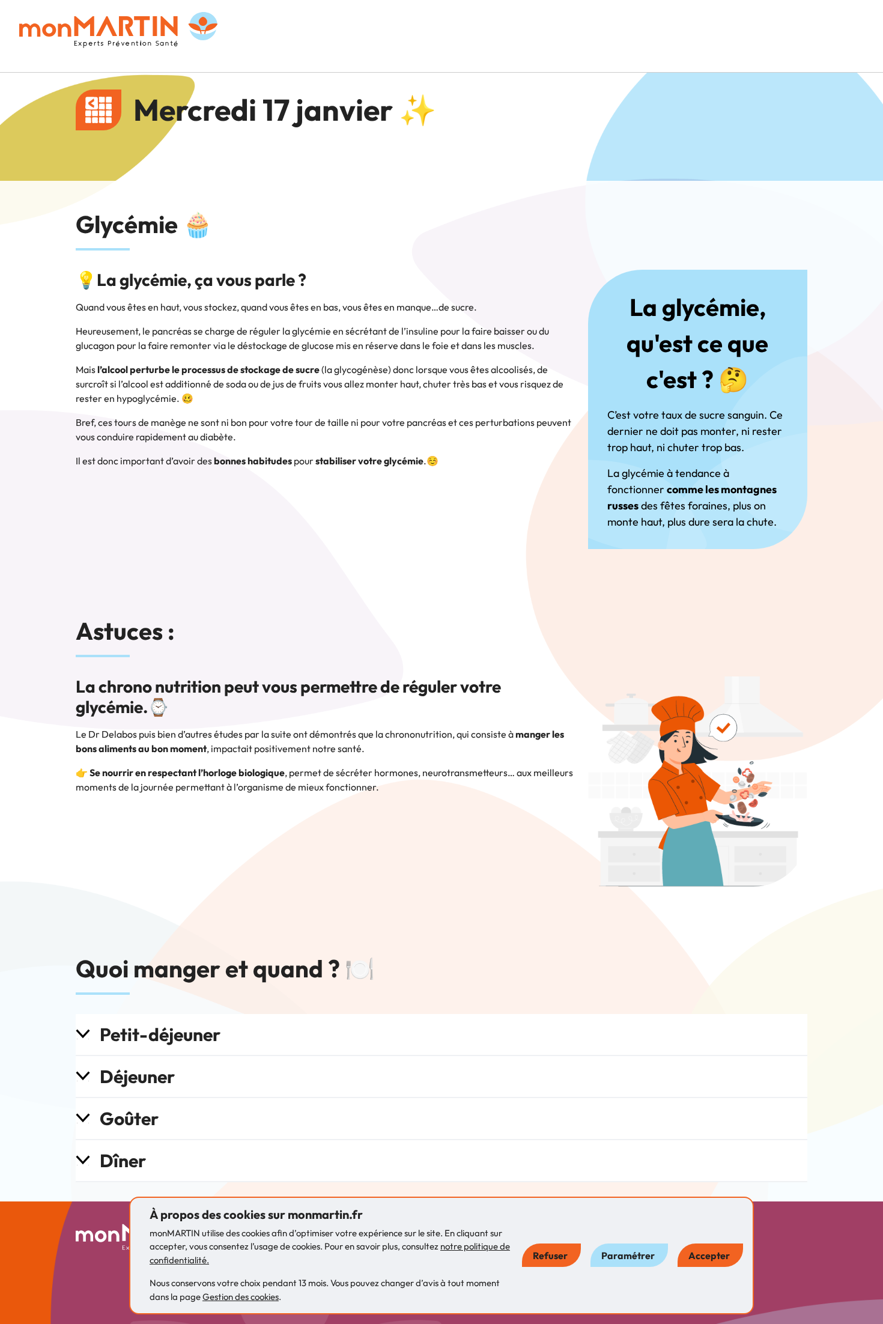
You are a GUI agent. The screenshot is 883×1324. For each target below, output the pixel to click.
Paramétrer (628, 1256)
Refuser (550, 1256)
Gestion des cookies (240, 1296)
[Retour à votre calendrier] (98, 110)
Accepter (709, 1256)
